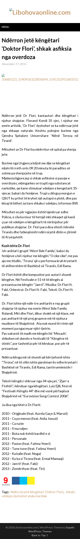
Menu (5, 26)
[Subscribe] (31, 481)
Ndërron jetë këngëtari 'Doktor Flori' (36, 492)
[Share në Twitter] (23, 481)
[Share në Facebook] (16, 481)
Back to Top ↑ (40, 535)
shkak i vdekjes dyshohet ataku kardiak (38, 494)
